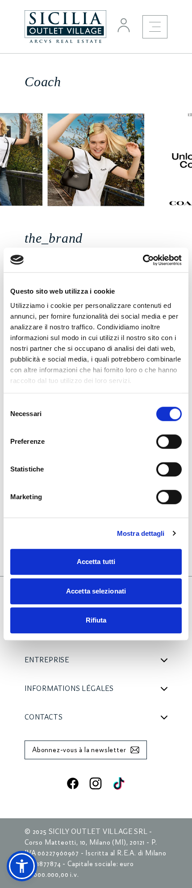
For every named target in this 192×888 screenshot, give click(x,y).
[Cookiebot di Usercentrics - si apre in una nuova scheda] (143, 260)
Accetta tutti (96, 561)
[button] (22, 866)
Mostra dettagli (141, 533)
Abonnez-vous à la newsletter (79, 749)
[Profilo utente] (123, 25)
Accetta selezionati (96, 591)
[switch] (169, 441)
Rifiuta (96, 620)
